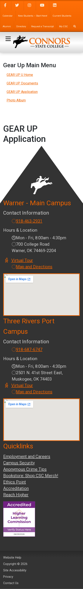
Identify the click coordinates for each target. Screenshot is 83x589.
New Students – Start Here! (32, 15)
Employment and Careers (26, 456)
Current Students (62, 15)
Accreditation (16, 488)
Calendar (8, 15)
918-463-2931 (29, 221)
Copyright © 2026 (15, 564)
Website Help (12, 557)
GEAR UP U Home (20, 75)
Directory (21, 26)
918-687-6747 (29, 349)
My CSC (63, 26)
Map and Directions (34, 266)
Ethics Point (14, 482)
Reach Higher (16, 494)
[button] (8, 39)
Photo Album (16, 100)
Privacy (8, 577)
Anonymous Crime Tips (25, 469)
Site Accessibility (14, 570)
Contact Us (11, 583)
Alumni (7, 26)
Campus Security (19, 462)
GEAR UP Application (22, 92)
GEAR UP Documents (22, 83)
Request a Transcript (42, 26)
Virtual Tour (22, 260)
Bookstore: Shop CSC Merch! (30, 475)
